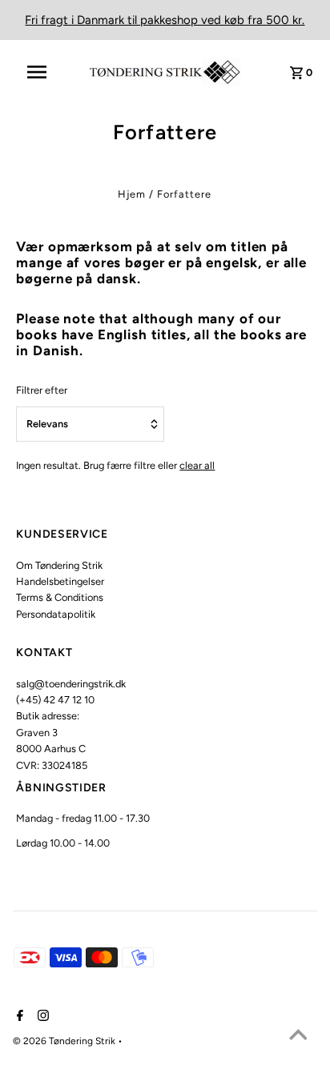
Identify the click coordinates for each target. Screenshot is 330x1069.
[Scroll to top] (298, 1037)
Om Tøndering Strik (59, 565)
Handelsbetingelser (60, 581)
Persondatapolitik (55, 614)
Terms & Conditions (59, 597)
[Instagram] (41, 1017)
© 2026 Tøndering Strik (65, 1041)
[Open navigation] (44, 72)
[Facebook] (18, 1017)
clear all (197, 465)
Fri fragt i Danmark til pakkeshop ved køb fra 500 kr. (164, 20)
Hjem (132, 194)
